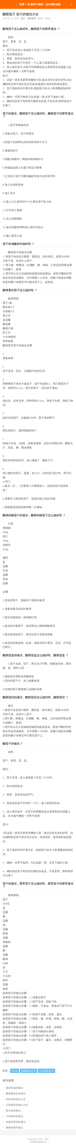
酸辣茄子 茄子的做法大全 (21, 14)
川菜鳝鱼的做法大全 (17, 1105)
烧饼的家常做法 (14, 1127)
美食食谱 (31, 18)
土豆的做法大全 (46, 1071)
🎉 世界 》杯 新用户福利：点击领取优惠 (38, 4)
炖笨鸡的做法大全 (16, 1099)
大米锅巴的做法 (14, 1116)
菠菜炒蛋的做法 (14, 1088)
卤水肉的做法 (13, 1110)
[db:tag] (14, 1071)
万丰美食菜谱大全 (38, 1142)
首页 (23, 18)
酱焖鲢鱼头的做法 (16, 1093)
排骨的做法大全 (28, 1071)
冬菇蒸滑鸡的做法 (16, 1122)
